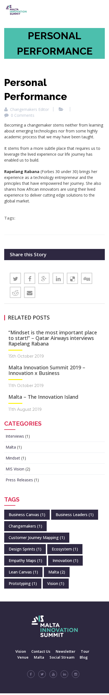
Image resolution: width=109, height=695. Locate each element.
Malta (11, 447)
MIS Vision (15, 469)
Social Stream (61, 657)
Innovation (65, 560)
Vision (55, 583)
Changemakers (25, 526)
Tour (85, 651)
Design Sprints (25, 549)
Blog (84, 657)
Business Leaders (75, 514)
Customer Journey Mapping (37, 537)
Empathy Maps (25, 560)
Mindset (13, 458)
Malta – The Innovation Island (43, 396)
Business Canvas (27, 514)
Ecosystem (65, 549)
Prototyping (23, 583)
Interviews (15, 436)
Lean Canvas (23, 572)
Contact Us (40, 651)
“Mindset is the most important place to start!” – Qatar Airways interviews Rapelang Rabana (52, 338)
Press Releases (19, 479)
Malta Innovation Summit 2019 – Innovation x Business (46, 370)
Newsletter (65, 651)
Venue (23, 657)
